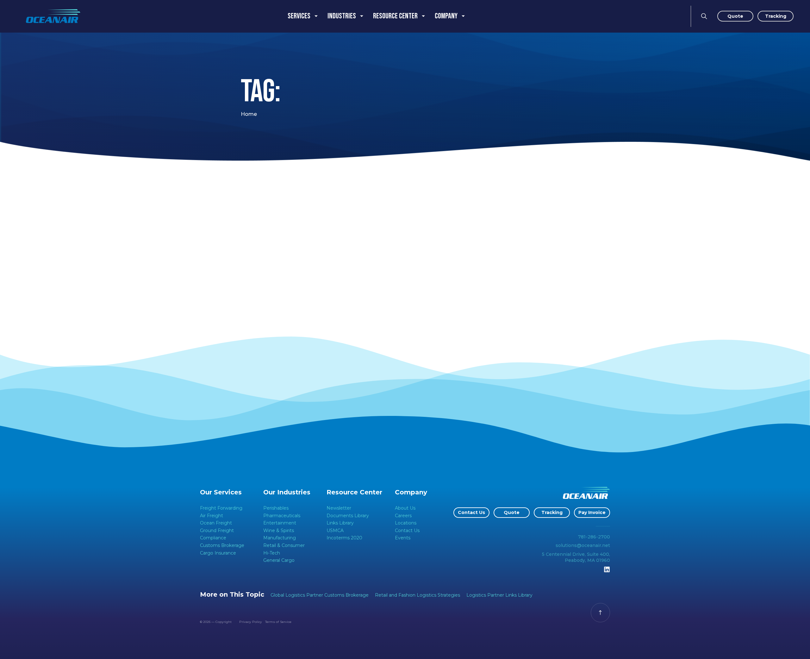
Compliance (213, 538)
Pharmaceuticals (281, 515)
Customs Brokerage (222, 545)
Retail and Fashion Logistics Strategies (417, 595)
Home (249, 114)
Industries (341, 16)
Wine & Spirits (278, 530)
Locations (405, 523)
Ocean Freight (216, 523)
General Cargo (279, 560)
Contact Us (407, 530)
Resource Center (395, 16)
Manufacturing (279, 538)
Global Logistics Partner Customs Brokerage (320, 595)
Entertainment (279, 523)
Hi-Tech (271, 553)
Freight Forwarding (221, 508)
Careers (403, 515)
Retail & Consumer (284, 545)
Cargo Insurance (218, 553)
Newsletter (339, 508)
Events (402, 538)
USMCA (335, 530)
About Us (405, 508)
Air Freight (211, 515)
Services (299, 16)
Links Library (340, 523)
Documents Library (348, 515)
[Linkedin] (607, 569)
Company (446, 16)
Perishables (276, 508)
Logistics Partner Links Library (499, 595)
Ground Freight (217, 530)
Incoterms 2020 (344, 538)
